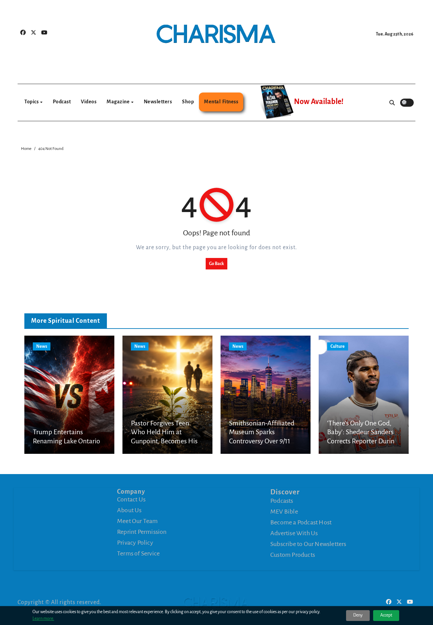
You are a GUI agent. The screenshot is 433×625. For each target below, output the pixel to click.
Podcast (62, 101)
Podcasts (281, 500)
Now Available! (318, 102)
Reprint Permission (142, 531)
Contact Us (131, 499)
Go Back (216, 263)
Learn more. (43, 618)
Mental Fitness (221, 101)
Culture (338, 346)
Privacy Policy (135, 542)
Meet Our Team (137, 521)
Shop (188, 101)
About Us (129, 510)
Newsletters (158, 101)
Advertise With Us (294, 533)
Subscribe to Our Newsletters (308, 544)
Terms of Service (138, 553)
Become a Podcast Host (301, 522)
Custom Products (292, 554)
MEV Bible (284, 511)
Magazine (119, 101)
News (41, 346)
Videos (88, 101)
